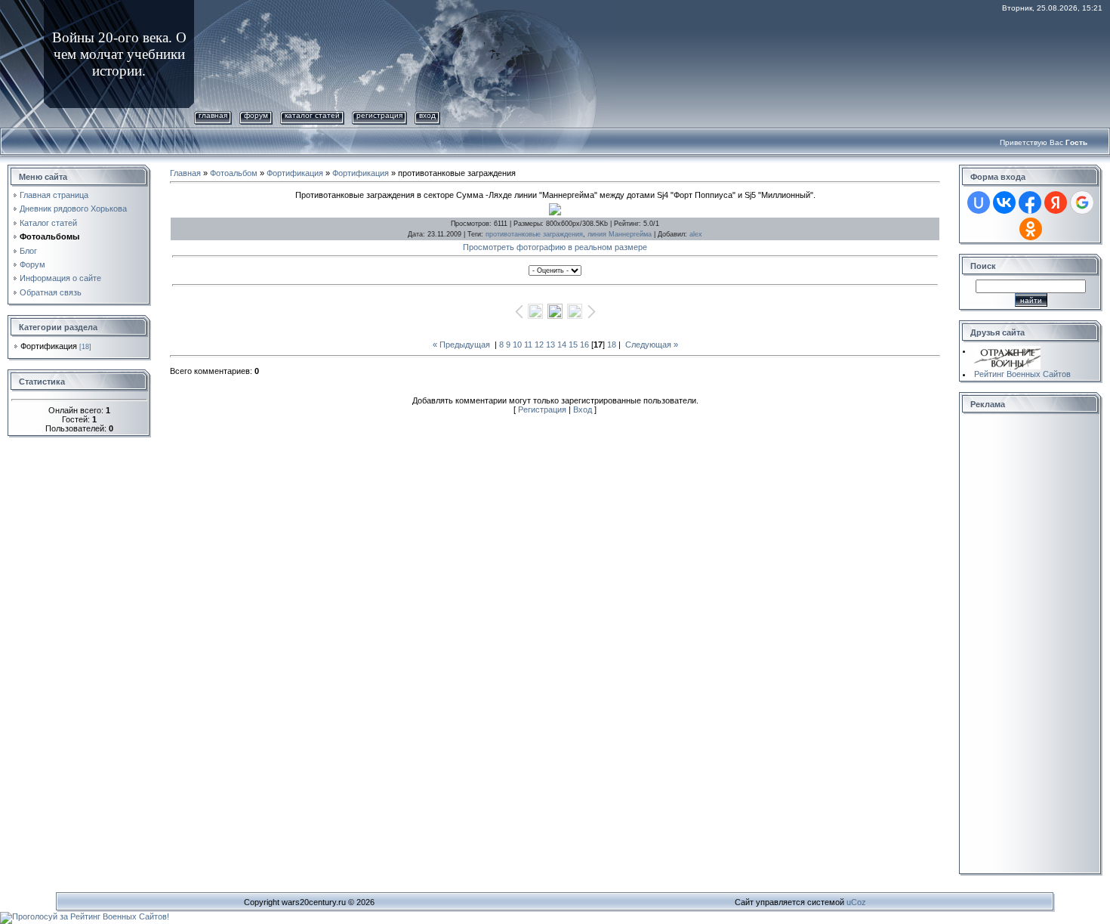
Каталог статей (312, 115)
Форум (256, 115)
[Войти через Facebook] (1030, 202)
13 (550, 344)
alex (695, 234)
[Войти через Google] (1082, 202)
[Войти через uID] (978, 202)
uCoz (856, 902)
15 (573, 344)
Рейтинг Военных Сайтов (1022, 374)
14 (561, 344)
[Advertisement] (1023, 644)
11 (528, 344)
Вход (427, 115)
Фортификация (48, 346)
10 (517, 344)
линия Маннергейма (619, 234)
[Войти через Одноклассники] (1030, 229)
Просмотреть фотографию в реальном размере (555, 247)
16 (584, 344)
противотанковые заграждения (534, 234)
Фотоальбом (233, 173)
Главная (213, 115)
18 (611, 344)
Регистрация (379, 115)
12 (539, 344)
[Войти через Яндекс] (1055, 202)
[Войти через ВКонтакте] (1004, 202)
